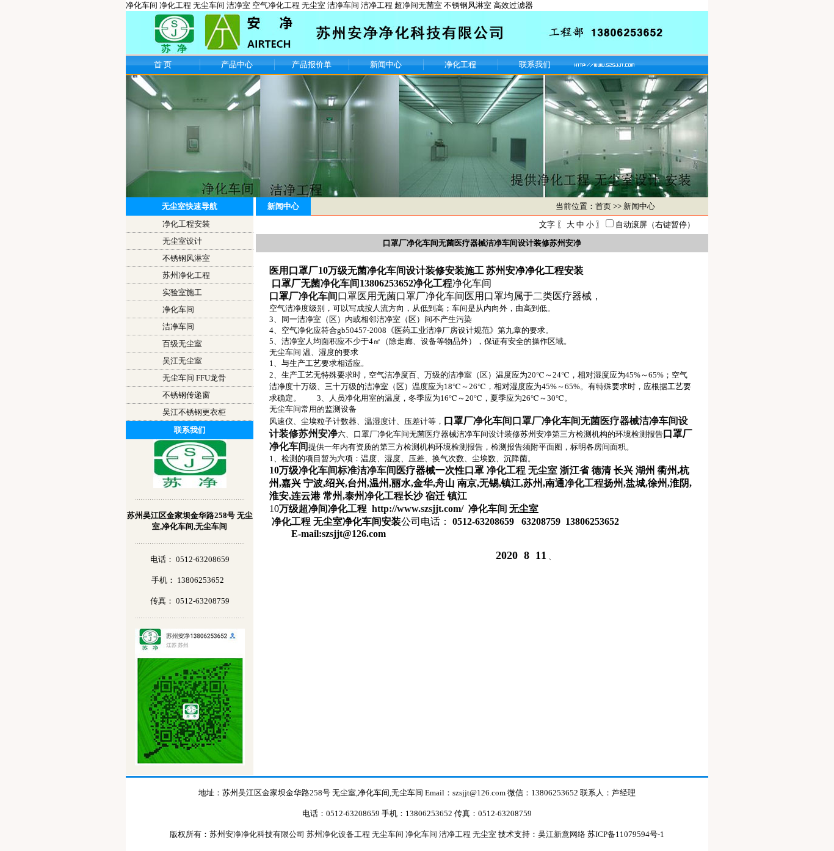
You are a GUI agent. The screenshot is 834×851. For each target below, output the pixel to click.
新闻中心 (386, 64)
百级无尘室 (182, 343)
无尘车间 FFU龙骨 (194, 377)
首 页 (163, 64)
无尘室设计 (182, 241)
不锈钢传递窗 (186, 395)
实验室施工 (182, 292)
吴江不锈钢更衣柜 (194, 412)
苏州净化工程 (186, 275)
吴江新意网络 (562, 834)
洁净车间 (178, 326)
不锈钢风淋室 (186, 258)
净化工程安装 (186, 223)
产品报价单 (312, 64)
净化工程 (460, 64)
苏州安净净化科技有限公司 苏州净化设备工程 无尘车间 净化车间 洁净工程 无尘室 (353, 834)
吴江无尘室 (182, 360)
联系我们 (535, 64)
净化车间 (178, 309)
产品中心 (237, 64)
